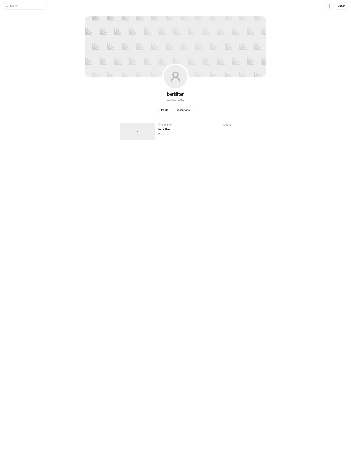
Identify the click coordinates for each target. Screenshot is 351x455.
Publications (182, 110)
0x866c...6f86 (175, 100)
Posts (165, 110)
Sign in (341, 6)
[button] (25, 6)
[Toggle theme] (329, 6)
